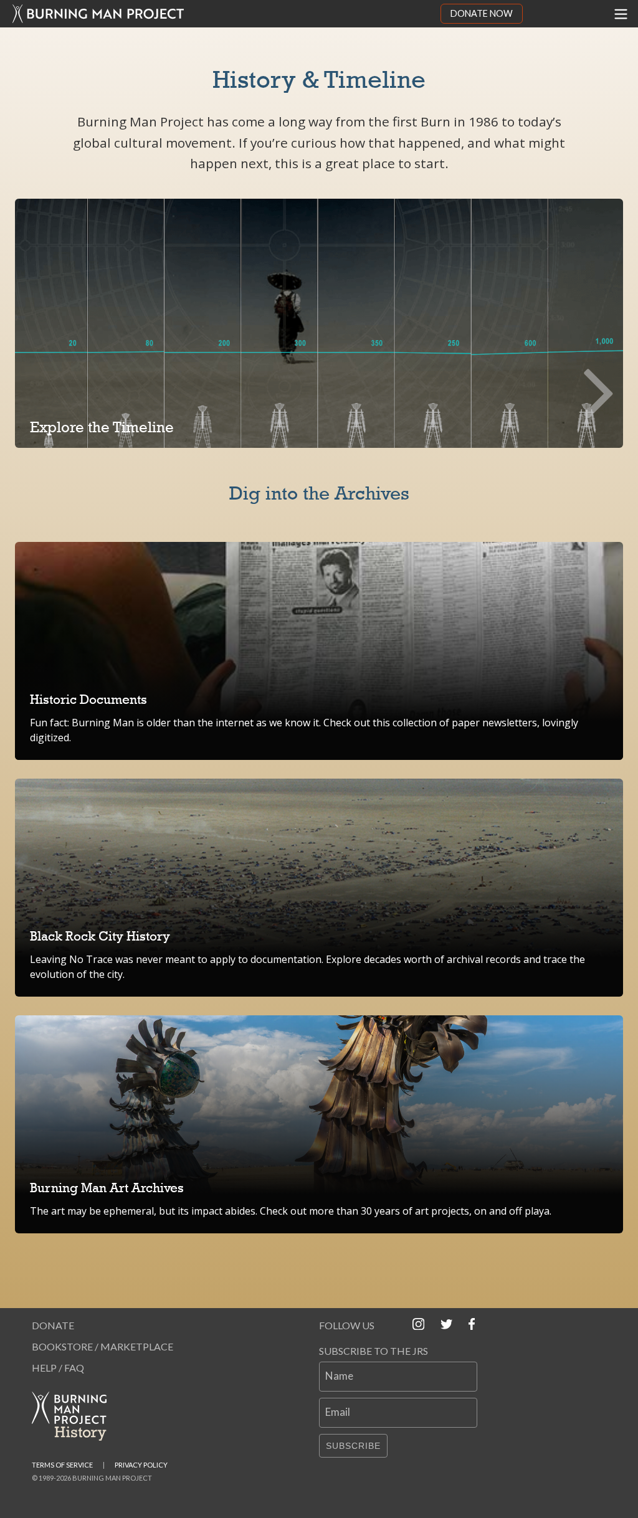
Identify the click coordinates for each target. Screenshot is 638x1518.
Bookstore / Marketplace (102, 1346)
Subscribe (353, 1446)
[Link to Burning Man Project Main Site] (220, 13)
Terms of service (62, 1465)
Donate (53, 1325)
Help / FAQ (58, 1367)
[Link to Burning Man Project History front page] (74, 1416)
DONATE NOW (481, 13)
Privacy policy (141, 1465)
